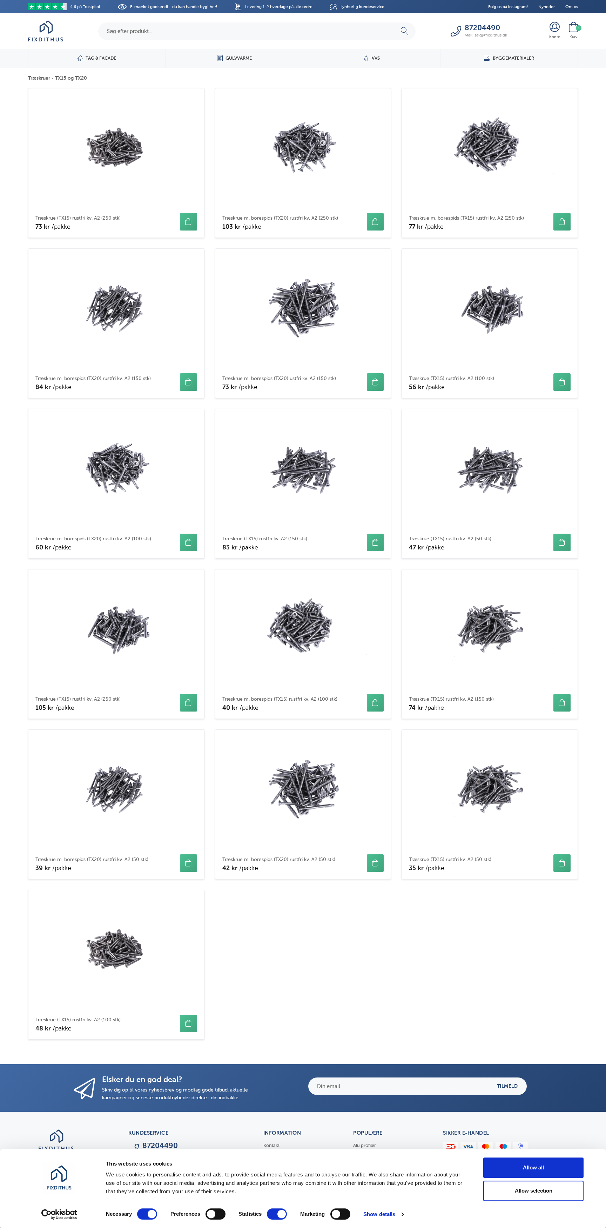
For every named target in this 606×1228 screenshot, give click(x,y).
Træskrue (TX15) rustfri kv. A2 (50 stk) (450, 538)
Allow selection (533, 1191)
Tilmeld (507, 1086)
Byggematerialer (513, 58)
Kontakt (271, 1145)
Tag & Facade (101, 58)
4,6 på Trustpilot (85, 6)
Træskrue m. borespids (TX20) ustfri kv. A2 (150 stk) (279, 378)
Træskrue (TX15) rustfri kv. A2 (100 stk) (451, 378)
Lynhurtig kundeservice (362, 6)
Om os (571, 6)
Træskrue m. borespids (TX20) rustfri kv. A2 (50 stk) (91, 859)
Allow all (533, 1167)
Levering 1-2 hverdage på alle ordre (278, 6)
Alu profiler (364, 1145)
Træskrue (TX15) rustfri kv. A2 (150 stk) (264, 538)
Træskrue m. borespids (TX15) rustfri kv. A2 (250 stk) (466, 218)
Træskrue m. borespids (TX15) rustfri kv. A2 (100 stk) (279, 699)
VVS (376, 58)
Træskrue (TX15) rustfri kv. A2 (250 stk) (78, 218)
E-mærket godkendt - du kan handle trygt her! (173, 6)
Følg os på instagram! (508, 6)
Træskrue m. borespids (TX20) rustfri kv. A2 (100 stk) (93, 538)
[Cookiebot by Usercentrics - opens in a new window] (59, 1214)
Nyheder (546, 6)
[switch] (215, 1214)
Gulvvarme (238, 58)
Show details (379, 1214)
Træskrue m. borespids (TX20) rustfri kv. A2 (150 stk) (93, 378)
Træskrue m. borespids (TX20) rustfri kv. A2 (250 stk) (280, 218)
